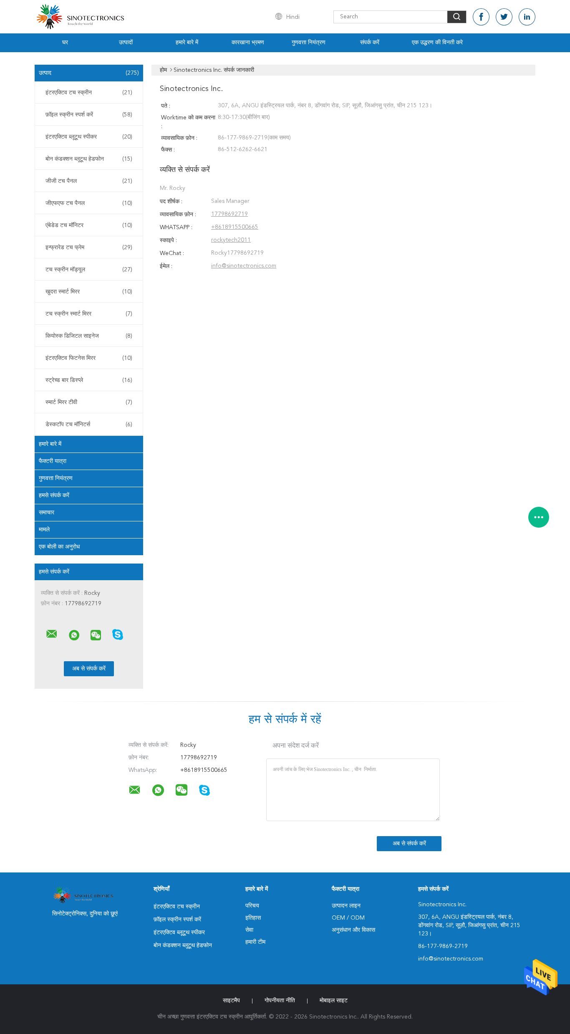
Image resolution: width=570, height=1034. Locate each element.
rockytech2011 (231, 240)
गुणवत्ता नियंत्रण (308, 43)
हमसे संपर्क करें (54, 495)
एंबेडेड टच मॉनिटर (88, 225)
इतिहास (253, 918)
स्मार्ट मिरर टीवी (88, 402)
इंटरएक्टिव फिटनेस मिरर (88, 358)
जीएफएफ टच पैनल (88, 203)
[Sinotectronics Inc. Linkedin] (527, 16)
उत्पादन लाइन (346, 906)
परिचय (252, 906)
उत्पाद (89, 73)
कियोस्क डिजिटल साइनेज (88, 336)
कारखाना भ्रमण (248, 43)
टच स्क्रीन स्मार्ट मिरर (88, 314)
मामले (44, 530)
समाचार (46, 513)
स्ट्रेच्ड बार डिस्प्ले (88, 380)
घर (65, 43)
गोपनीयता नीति (280, 1001)
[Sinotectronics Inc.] (52, 634)
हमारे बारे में (187, 43)
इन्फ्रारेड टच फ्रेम (88, 247)
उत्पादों (126, 43)
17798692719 (229, 214)
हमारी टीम (255, 942)
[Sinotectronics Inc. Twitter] (504, 16)
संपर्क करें (369, 43)
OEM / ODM (348, 918)
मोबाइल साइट (334, 1001)
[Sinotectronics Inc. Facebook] (481, 16)
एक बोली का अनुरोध (59, 547)
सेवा (249, 930)
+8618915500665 (234, 227)
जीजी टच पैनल (88, 181)
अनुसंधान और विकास (353, 930)
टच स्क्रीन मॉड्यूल (88, 270)
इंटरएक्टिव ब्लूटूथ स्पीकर (88, 137)
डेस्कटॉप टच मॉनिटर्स (88, 424)
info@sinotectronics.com (243, 266)
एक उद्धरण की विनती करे (437, 43)
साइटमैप (231, 1001)
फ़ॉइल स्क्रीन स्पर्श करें (88, 115)
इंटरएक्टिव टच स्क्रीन (88, 93)
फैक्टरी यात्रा (52, 461)
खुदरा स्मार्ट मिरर (88, 292)
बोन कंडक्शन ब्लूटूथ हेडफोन (88, 159)
